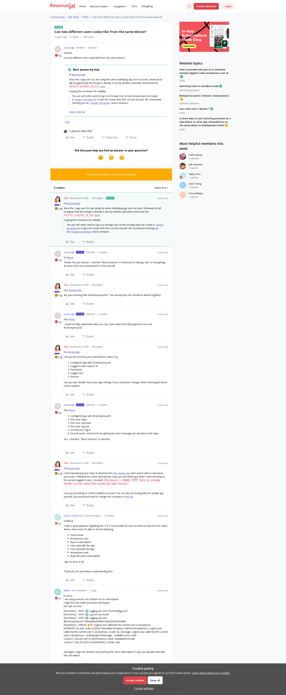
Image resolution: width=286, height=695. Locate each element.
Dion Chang (195, 183)
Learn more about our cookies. (211, 673)
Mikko (67, 590)
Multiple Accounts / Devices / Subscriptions (204, 95)
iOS (67, 122)
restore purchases (84, 99)
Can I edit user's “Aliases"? (194, 108)
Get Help (73, 17)
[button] (206, 6)
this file (129, 496)
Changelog (147, 6)
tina (66, 198)
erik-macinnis (196, 164)
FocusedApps (196, 193)
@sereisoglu (78, 74)
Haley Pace (195, 174)
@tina (70, 257)
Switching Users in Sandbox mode (198, 86)
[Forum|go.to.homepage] (62, 6)
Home (82, 6)
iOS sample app (121, 473)
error (102, 86)
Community (57, 17)
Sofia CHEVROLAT (73, 515)
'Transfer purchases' (100, 103)
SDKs (85, 17)
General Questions (189, 90)
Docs (134, 6)
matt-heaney (195, 154)
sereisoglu (69, 47)
